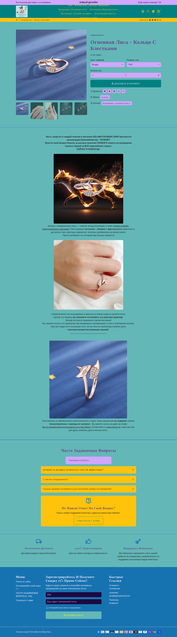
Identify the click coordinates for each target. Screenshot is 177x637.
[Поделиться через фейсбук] (150, 20)
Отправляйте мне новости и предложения (65, 608)
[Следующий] (83, 65)
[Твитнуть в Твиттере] (152, 20)
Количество (96, 70)
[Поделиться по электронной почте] (160, 20)
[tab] (88, 470)
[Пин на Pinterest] (155, 20)
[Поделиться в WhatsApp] (157, 20)
